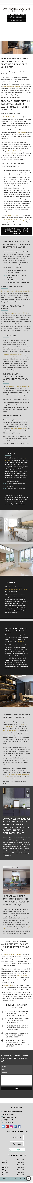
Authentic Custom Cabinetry (10, 117)
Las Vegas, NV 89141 (9, 1117)
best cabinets (22, 132)
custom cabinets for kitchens (15, 151)
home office (21, 641)
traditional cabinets (9, 730)
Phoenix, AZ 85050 (9, 1114)
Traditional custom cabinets (17, 280)
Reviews (17, 1144)
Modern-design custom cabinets (18, 282)
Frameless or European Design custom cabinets (16, 291)
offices (13, 153)
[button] (16, 1013)
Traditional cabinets (23, 975)
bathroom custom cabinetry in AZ (16, 589)
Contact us (17, 1137)
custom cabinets (8, 985)
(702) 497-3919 (17, 20)
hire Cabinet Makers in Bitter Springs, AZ (14, 220)
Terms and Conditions (25, 1178)
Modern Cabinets (12, 415)
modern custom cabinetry (19, 428)
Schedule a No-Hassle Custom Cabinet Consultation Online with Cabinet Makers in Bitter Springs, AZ (16, 231)
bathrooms (4, 153)
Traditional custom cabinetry (12, 354)
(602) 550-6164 (17, 17)
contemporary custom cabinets (17, 313)
